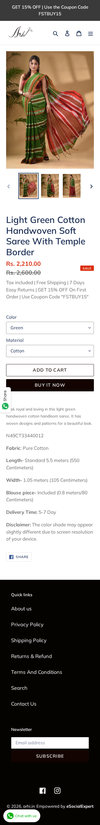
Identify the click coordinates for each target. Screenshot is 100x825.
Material (15, 340)
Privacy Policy (27, 624)
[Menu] (90, 33)
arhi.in (29, 806)
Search (19, 688)
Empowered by (65, 806)
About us (21, 608)
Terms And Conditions (36, 672)
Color (11, 317)
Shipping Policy (29, 640)
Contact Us (23, 704)
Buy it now (50, 385)
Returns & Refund (31, 656)
